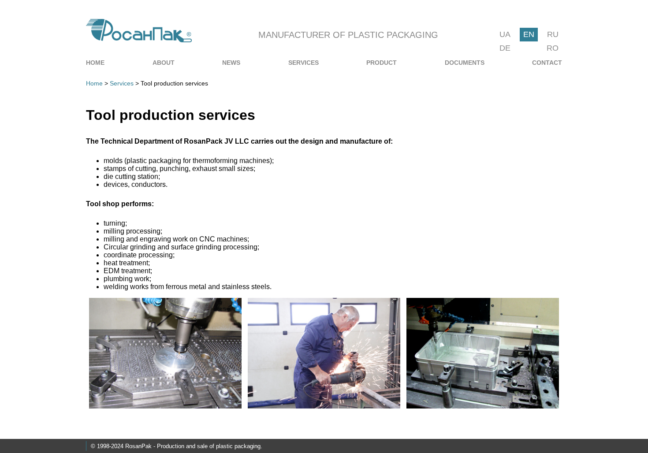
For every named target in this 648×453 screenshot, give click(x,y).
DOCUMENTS (464, 62)
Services (122, 83)
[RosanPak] (139, 40)
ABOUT (164, 62)
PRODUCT (381, 62)
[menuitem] (95, 62)
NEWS (231, 62)
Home (94, 83)
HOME (95, 62)
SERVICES (303, 62)
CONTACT (547, 62)
